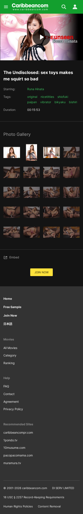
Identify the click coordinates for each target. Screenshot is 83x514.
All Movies (10, 348)
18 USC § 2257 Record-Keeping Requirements (33, 497)
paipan (32, 102)
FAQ (6, 386)
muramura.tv (12, 463)
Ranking (9, 363)
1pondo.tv (10, 440)
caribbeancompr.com (18, 432)
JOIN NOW (41, 272)
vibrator (45, 102)
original (32, 96)
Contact (8, 394)
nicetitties (47, 96)
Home (7, 298)
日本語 (7, 324)
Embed (14, 257)
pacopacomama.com (18, 455)
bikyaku (60, 102)
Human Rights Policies (18, 506)
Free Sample (12, 307)
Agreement (11, 401)
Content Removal (49, 506)
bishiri (73, 102)
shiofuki (62, 96)
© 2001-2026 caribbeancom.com (25, 488)
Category (9, 355)
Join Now (10, 315)
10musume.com (14, 447)
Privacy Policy (13, 409)
